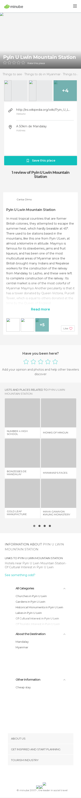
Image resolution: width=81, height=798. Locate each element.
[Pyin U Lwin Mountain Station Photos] (40, 40)
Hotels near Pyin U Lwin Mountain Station (35, 563)
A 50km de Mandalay (31, 126)
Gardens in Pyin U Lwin (30, 601)
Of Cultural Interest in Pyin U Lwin (29, 567)
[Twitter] (39, 774)
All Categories (25, 588)
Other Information (28, 679)
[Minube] (13, 6)
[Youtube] (50, 774)
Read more (40, 309)
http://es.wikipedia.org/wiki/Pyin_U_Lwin (44, 110)
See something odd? (20, 575)
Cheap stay (23, 687)
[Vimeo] (45, 774)
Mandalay (22, 641)
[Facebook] (34, 774)
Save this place (43, 160)
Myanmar (22, 647)
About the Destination (30, 634)
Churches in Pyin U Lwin (31, 596)
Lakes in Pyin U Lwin (29, 612)
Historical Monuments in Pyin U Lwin (39, 607)
